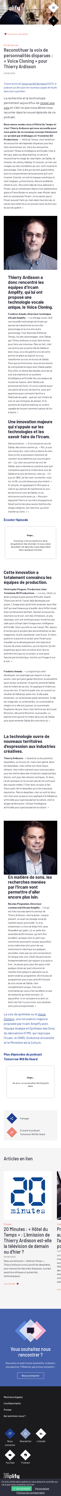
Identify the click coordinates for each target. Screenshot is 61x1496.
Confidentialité (12, 1403)
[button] (53, 7)
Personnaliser (42, 1488)
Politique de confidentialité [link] (30, 1492)
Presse (7, 1409)
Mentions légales (13, 1396)
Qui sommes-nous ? (15, 1415)
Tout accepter (22, 1488)
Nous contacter (30, 1375)
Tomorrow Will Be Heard (33, 83)
